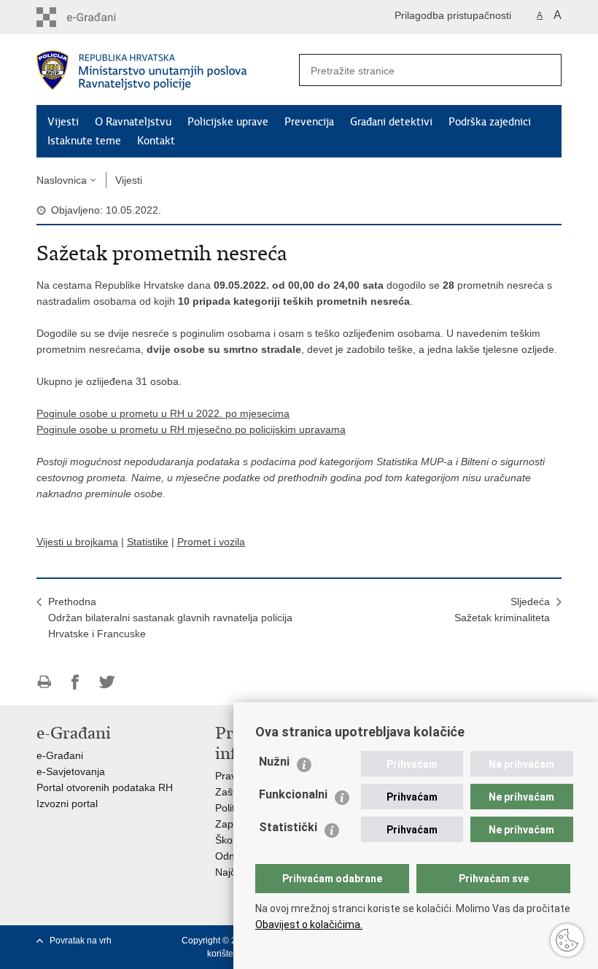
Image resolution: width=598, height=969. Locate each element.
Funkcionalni (293, 794)
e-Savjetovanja (70, 771)
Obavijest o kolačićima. (308, 924)
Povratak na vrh (81, 940)
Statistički (288, 827)
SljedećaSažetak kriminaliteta (502, 609)
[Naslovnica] (167, 70)
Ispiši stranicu (44, 682)
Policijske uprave (227, 121)
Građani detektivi (391, 121)
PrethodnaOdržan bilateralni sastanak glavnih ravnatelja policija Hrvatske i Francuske (170, 617)
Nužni (274, 761)
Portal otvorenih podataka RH (104, 787)
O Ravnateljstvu (133, 121)
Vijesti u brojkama (77, 542)
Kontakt (156, 140)
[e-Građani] (98, 17)
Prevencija (309, 121)
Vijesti (63, 121)
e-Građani (59, 755)
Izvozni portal (67, 803)
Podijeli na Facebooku (75, 682)
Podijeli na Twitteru (106, 682)
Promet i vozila (211, 542)
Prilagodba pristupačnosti (453, 15)
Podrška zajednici (489, 121)
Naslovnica (61, 180)
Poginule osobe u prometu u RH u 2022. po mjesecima (163, 413)
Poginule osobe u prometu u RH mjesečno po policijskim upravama (191, 429)
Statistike (147, 542)
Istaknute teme (84, 140)
